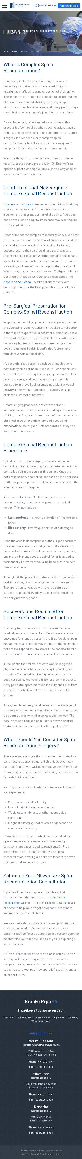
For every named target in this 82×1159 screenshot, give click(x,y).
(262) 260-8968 (44, 1066)
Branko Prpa (41, 1001)
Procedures (17, 51)
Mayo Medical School (17, 282)
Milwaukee (41, 1073)
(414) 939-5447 (47, 5)
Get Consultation (69, 5)
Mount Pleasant (41, 1041)
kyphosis (28, 204)
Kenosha (41, 1106)
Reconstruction (33, 51)
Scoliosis (9, 204)
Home (6, 51)
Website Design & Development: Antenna (43, 1153)
